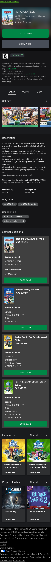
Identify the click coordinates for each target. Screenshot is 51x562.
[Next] (46, 101)
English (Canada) (7, 547)
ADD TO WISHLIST (26, 33)
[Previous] (41, 101)
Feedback (28, 532)
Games (3, 544)
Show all (34, 435)
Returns (33, 538)
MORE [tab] (39, 92)
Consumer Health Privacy (11, 554)
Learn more (11, 68)
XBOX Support (17, 532)
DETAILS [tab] (11, 92)
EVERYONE (16, 55)
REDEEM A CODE (25, 44)
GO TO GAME (25, 280)
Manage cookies (15, 557)
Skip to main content (9, 1)
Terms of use (28, 557)
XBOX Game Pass (34, 528)
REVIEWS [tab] (25, 92)
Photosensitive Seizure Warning (24, 535)
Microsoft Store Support (18, 538)
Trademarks (40, 557)
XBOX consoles (6, 528)
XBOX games (20, 528)
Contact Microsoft (31, 554)
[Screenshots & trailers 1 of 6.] (20, 117)
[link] (13, 457)
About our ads (19, 560)
